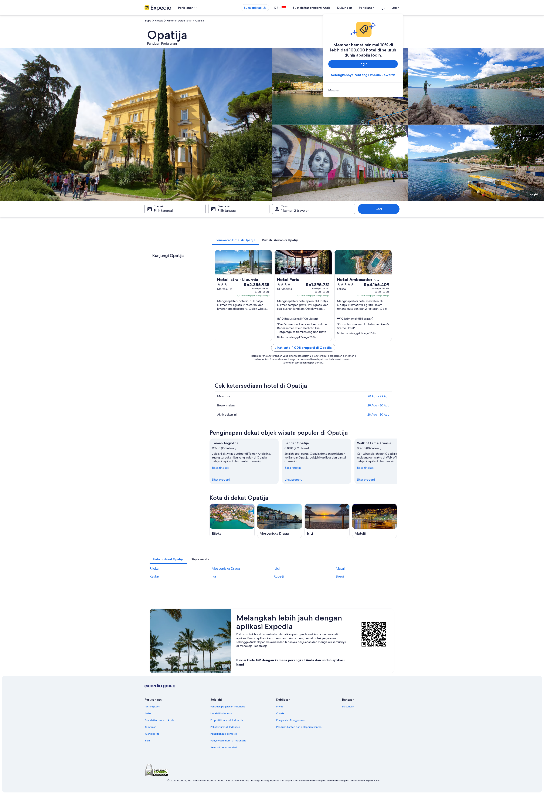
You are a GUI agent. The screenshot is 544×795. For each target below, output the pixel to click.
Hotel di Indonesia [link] (221, 713)
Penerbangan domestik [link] (223, 733)
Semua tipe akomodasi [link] (223, 747)
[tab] (235, 240)
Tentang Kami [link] (152, 706)
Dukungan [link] (348, 706)
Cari (378, 209)
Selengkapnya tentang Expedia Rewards (363, 75)
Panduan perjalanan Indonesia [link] (227, 706)
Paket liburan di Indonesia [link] (225, 727)
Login (395, 8)
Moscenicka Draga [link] (226, 568)
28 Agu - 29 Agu (378, 396)
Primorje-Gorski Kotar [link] (179, 20)
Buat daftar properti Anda (311, 8)
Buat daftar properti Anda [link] (159, 720)
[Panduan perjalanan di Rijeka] (232, 521)
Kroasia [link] (159, 20)
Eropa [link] (147, 20)
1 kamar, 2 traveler (295, 210)
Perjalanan (366, 8)
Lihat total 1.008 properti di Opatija (303, 348)
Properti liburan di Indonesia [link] (226, 720)
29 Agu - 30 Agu (378, 405)
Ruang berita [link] (151, 733)
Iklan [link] (147, 740)
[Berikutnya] (397, 461)
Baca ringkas (220, 468)
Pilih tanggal (163, 210)
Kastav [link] (155, 576)
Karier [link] (147, 713)
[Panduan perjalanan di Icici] (327, 521)
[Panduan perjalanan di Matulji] (374, 521)
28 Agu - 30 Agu (378, 414)
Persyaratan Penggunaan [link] (290, 720)
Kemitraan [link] (150, 727)
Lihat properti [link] (221, 479)
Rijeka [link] (154, 568)
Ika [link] (214, 576)
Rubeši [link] (279, 576)
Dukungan (344, 8)
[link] (363, 90)
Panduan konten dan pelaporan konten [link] (299, 727)
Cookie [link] (280, 713)
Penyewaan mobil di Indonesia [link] (228, 740)
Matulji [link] (341, 568)
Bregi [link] (340, 576)
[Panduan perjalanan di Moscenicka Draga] (279, 521)
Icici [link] (277, 568)
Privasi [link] (279, 706)
